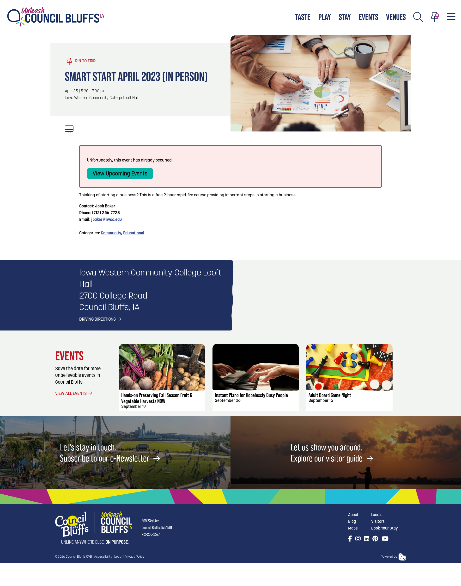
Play (324, 17)
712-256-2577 (151, 534)
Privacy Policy (134, 557)
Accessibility (103, 557)
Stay (345, 17)
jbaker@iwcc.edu (106, 220)
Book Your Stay (384, 528)
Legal (118, 557)
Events (368, 17)
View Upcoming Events (120, 174)
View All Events (71, 394)
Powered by (389, 557)
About (353, 515)
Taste (302, 17)
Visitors (378, 522)
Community (111, 233)
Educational (133, 233)
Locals (376, 515)
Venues (396, 17)
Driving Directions (98, 320)
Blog (352, 522)
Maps (353, 528)
